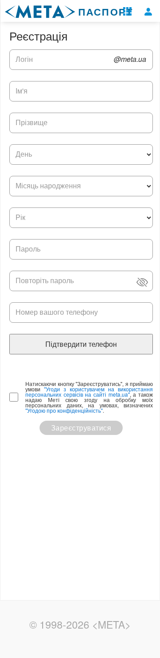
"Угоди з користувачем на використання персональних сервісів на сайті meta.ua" (89, 391)
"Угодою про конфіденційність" (64, 410)
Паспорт (105, 10)
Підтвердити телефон (81, 344)
